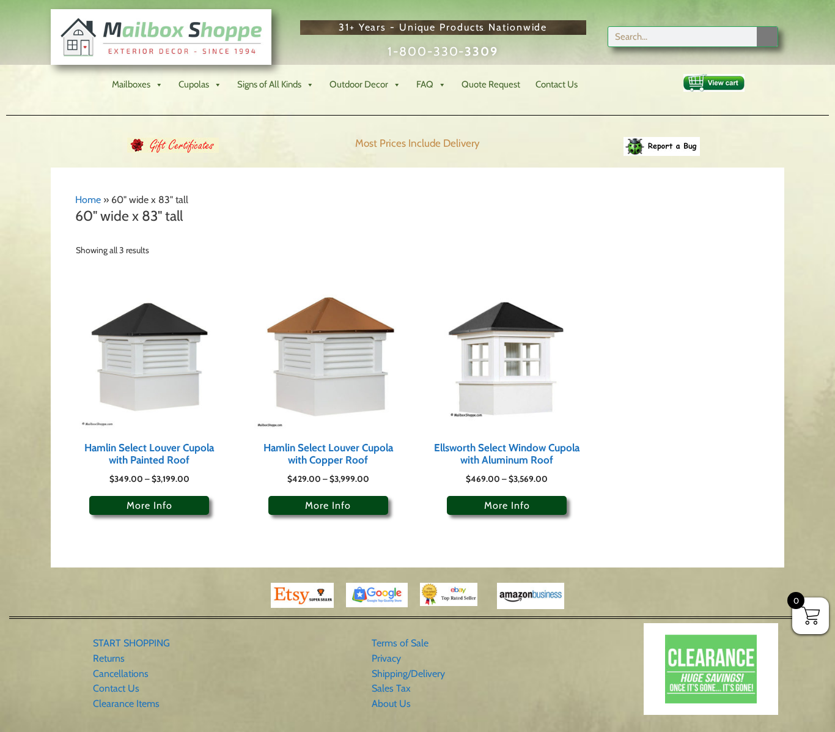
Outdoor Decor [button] (358, 84)
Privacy (386, 658)
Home (88, 199)
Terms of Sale (400, 643)
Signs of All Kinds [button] (269, 84)
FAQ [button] (424, 84)
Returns (109, 658)
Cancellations (121, 673)
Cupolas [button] (193, 84)
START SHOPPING (131, 643)
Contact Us (556, 84)
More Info (149, 505)
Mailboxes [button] (131, 84)
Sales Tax (391, 688)
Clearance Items (126, 703)
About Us (391, 703)
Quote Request (491, 84)
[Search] (767, 36)
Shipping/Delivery (408, 673)
